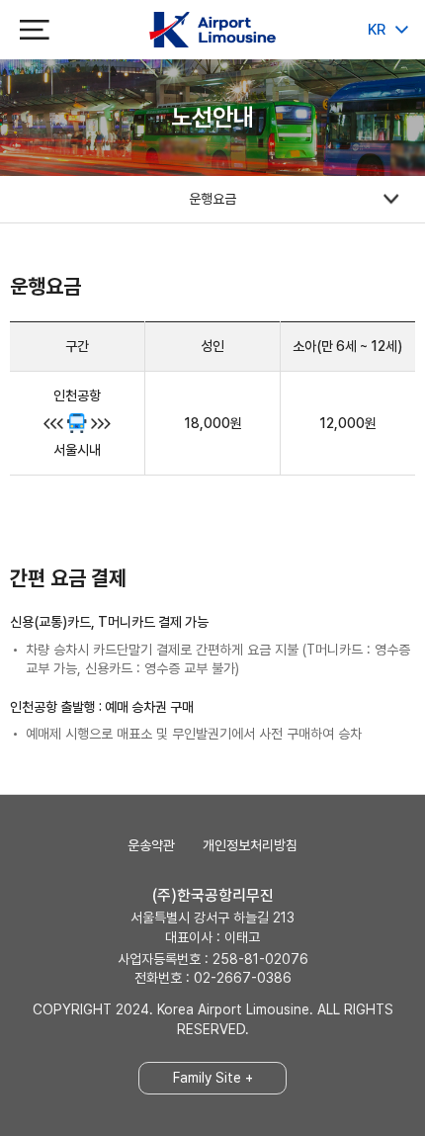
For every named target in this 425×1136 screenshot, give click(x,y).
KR (376, 30)
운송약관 (151, 845)
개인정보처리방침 (250, 845)
